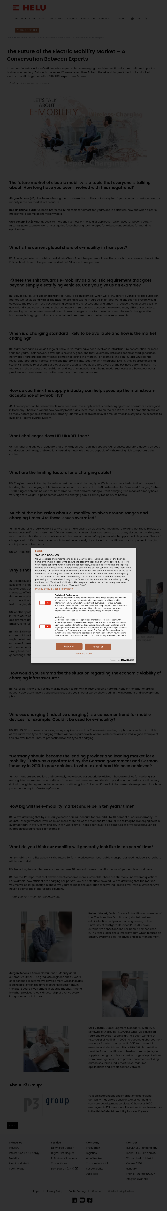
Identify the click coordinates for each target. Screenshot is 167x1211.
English (39, 551)
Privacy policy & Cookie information (54, 588)
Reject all (69, 646)
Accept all (98, 646)
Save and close (83, 653)
